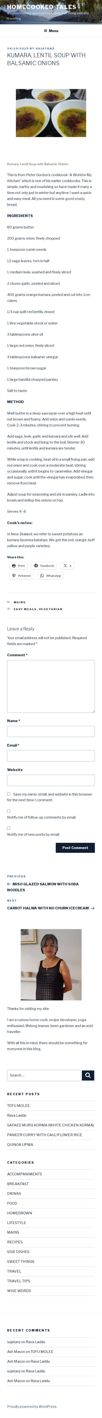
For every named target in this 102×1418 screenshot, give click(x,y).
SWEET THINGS (20, 1261)
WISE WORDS (19, 1291)
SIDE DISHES (18, 1252)
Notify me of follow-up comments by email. (41, 817)
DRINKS (14, 1193)
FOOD (12, 1203)
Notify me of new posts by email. (33, 834)
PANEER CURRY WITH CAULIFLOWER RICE (44, 1135)
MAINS (20, 602)
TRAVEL (14, 1271)
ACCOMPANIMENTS (24, 1174)
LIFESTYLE (16, 1223)
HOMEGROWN (19, 1213)
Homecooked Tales (42, 7)
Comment (17, 655)
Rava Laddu (16, 1115)
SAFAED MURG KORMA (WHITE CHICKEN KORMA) (50, 1125)
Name (13, 721)
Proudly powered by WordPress (32, 1406)
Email (13, 745)
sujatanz (45, 48)
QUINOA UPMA (20, 1145)
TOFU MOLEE (18, 1106)
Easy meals (25, 609)
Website (15, 770)
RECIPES (15, 1242)
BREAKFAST (18, 1184)
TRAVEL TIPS (18, 1281)
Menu (53, 31)
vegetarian (51, 609)
